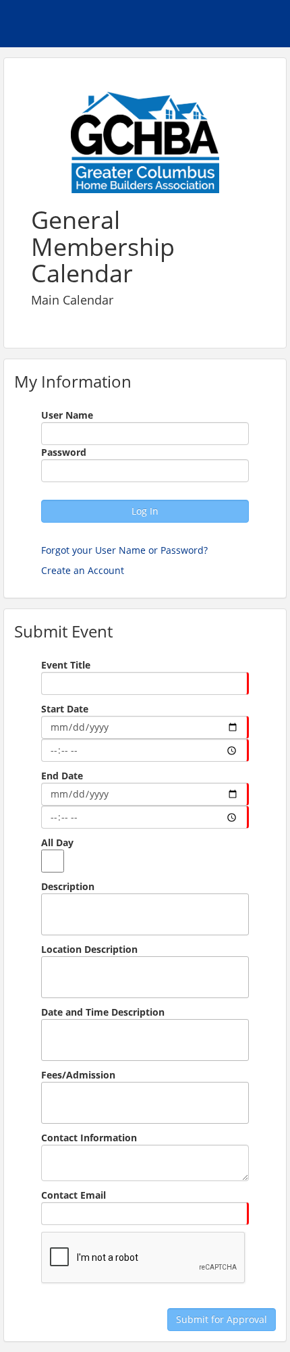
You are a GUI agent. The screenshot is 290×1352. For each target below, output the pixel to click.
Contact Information (89, 1137)
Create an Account (82, 570)
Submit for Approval (221, 1319)
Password (63, 452)
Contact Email (73, 1195)
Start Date (64, 708)
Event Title (65, 664)
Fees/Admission (78, 1074)
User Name (67, 415)
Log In (145, 510)
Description (67, 886)
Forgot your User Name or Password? (124, 550)
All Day (57, 842)
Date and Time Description (103, 1012)
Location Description (89, 949)
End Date (62, 775)
